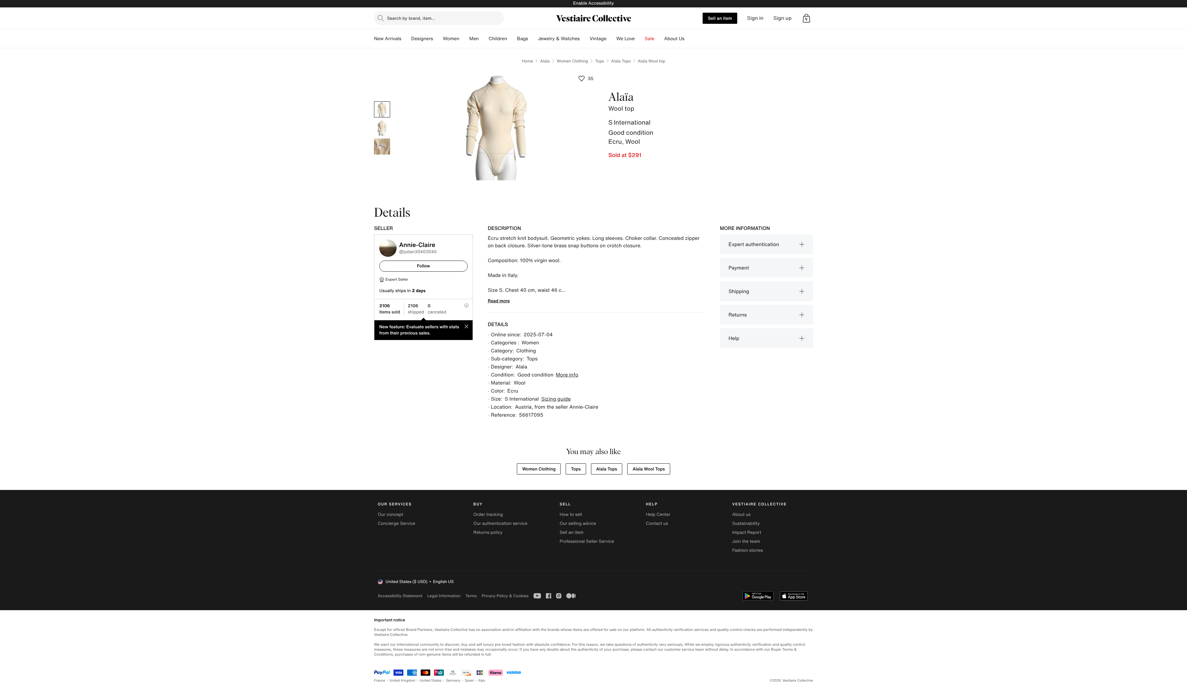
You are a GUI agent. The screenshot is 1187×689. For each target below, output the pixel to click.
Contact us (657, 523)
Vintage (597, 38)
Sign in (755, 18)
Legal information (443, 596)
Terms (471, 596)
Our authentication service (500, 523)
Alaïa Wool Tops (648, 469)
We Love (625, 38)
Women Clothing (572, 61)
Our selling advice (577, 523)
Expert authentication (754, 244)
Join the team (746, 541)
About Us (674, 38)
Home (527, 61)
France (379, 680)
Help (734, 338)
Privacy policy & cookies (505, 596)
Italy (482, 680)
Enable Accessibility (593, 3)
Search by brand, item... (411, 18)
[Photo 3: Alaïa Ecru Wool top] (382, 146)
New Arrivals (387, 38)
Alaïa (545, 61)
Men (474, 38)
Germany (453, 680)
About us (741, 514)
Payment (739, 267)
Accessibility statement (400, 596)
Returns (738, 314)
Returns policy (487, 532)
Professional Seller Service (586, 541)
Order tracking (488, 514)
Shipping (739, 291)
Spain (469, 680)
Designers (422, 38)
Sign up (782, 18)
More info (567, 374)
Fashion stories (747, 550)
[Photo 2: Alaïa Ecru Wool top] (382, 128)
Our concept (390, 514)
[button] (806, 18)
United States (431, 680)
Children (498, 38)
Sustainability (746, 523)
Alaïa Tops (621, 61)
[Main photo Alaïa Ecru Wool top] (382, 109)
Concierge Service (396, 523)
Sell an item (720, 18)
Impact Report (746, 532)
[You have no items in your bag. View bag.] (806, 18)
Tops (599, 61)
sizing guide (556, 398)
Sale (649, 38)
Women (451, 38)
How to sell (570, 514)
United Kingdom (402, 680)
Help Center (658, 514)
